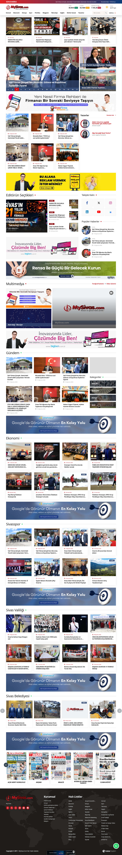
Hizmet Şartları (48, 816)
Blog (70, 839)
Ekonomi (16, 13)
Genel (70, 801)
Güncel (8, 13)
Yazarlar (81, 13)
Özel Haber (72, 815)
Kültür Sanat (71, 13)
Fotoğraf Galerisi (98, 284)
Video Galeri (72, 837)
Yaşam (103, 809)
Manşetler (104, 812)
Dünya (24, 13)
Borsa (103, 831)
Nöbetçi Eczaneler (90, 837)
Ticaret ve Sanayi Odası (108, 823)
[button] (8, 89)
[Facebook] (87, 203)
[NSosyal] (110, 212)
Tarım (86, 828)
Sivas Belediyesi (89, 820)
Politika (37, 13)
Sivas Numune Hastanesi (105, 837)
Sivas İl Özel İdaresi (91, 823)
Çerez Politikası (48, 810)
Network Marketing (91, 817)
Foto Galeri (104, 834)
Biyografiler (72, 834)
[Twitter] (98, 203)
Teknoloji (54, 13)
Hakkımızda (47, 801)
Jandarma (104, 839)
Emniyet (71, 823)
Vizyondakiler (89, 834)
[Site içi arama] (106, 13)
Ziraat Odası (105, 828)
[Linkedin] (87, 212)
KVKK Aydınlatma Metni (51, 805)
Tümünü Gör (110, 115)
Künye (46, 803)
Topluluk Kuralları (49, 812)
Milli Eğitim (88, 826)
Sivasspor (104, 820)
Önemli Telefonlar (49, 807)
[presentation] (9, 68)
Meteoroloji (104, 826)
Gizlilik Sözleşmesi (49, 819)
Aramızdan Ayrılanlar (107, 815)
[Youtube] (98, 212)
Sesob (70, 826)
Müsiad (71, 828)
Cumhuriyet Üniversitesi (76, 820)
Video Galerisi (111, 284)
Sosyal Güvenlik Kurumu (89, 801)
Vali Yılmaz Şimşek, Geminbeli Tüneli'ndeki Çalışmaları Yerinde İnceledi (81, 2)
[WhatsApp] (116, 846)
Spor (30, 13)
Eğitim (70, 812)
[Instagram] (110, 203)
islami (70, 817)
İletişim (46, 821)
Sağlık (62, 13)
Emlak (70, 831)
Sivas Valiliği (105, 817)
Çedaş (87, 831)
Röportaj (87, 815)
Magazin (46, 13)
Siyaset (87, 839)
